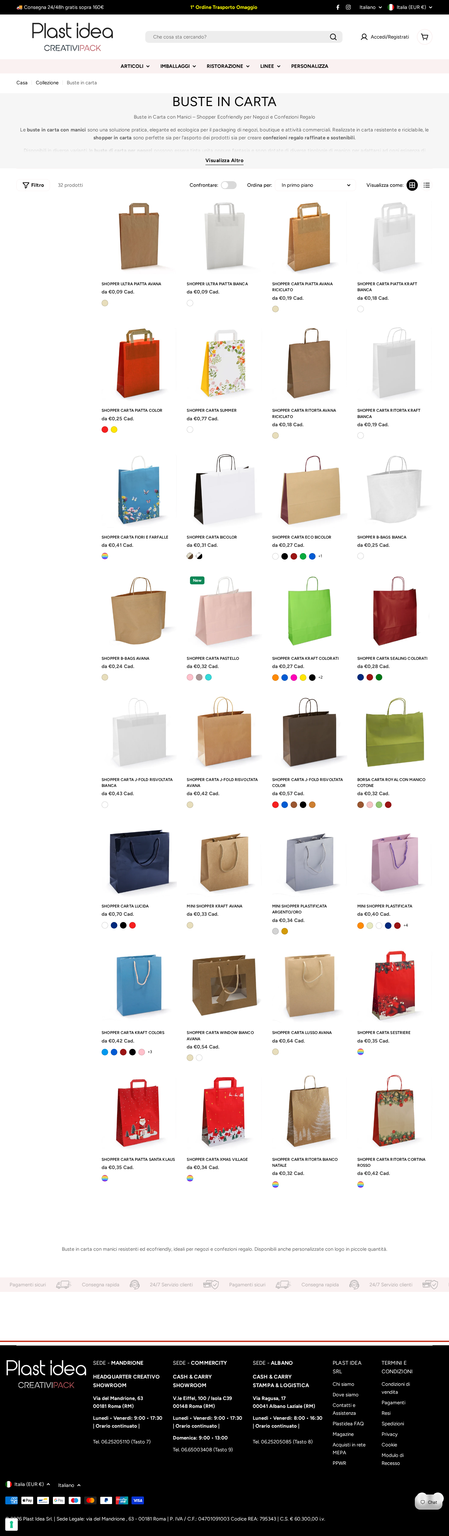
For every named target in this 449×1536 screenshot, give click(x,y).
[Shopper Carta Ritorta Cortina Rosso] (395, 1112)
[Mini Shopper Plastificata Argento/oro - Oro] (284, 931)
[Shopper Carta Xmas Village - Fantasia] (190, 1178)
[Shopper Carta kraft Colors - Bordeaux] (123, 1052)
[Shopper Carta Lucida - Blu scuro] (114, 925)
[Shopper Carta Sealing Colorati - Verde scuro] (379, 677)
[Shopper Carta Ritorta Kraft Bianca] (395, 363)
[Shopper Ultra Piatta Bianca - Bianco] (190, 303)
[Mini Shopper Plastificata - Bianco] (379, 925)
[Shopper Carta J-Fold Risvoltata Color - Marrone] (294, 804)
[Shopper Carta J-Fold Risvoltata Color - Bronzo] (312, 804)
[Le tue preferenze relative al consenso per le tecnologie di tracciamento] (11, 1524)
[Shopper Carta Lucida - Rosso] (132, 925)
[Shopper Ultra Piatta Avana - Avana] (105, 303)
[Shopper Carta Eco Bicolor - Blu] (312, 556)
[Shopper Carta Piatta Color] (139, 363)
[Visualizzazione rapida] (169, 211)
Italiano (368, 7)
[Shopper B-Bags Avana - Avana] (105, 677)
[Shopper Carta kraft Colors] (139, 985)
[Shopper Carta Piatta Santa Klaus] (139, 1112)
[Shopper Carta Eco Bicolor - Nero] (284, 556)
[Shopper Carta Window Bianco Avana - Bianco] (199, 1057)
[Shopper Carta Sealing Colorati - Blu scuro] (360, 677)
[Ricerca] (333, 37)
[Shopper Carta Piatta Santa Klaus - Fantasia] (105, 1178)
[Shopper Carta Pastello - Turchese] (208, 677)
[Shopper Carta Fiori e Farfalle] (139, 489)
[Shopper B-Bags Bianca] (395, 489)
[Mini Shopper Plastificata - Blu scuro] (388, 925)
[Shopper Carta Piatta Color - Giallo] (114, 429)
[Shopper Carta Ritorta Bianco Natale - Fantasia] (275, 1184)
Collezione (47, 83)
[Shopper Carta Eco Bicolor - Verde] (303, 556)
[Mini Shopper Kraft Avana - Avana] (190, 925)
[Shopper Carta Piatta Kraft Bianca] (395, 236)
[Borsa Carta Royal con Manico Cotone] (395, 732)
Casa (22, 83)
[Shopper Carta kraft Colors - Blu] (114, 1052)
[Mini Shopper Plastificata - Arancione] (360, 925)
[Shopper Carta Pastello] (224, 611)
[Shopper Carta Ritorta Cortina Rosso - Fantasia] (360, 1184)
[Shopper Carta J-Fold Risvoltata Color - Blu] (284, 804)
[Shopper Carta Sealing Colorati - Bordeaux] (369, 677)
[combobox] (244, 37)
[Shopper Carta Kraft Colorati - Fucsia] (294, 677)
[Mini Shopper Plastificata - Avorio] (369, 925)
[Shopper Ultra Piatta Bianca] (224, 236)
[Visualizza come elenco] (427, 185)
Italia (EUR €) (411, 7)
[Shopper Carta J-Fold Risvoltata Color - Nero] (303, 804)
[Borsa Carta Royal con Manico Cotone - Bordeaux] (388, 804)
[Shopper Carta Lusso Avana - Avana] (275, 1051)
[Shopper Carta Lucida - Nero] (123, 925)
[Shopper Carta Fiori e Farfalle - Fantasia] (105, 556)
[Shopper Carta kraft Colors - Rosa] (141, 1052)
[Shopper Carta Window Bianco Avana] (224, 985)
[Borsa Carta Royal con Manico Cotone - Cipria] (369, 804)
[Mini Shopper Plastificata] (395, 859)
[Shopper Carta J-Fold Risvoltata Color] (309, 732)
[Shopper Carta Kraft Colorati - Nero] (312, 677)
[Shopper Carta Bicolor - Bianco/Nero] (199, 556)
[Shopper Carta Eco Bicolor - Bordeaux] (294, 556)
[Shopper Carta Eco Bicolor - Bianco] (275, 556)
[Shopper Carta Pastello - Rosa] (190, 677)
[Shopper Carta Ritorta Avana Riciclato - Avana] (275, 435)
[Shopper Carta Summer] (224, 363)
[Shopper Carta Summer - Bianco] (190, 429)
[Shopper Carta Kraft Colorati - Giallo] (303, 677)
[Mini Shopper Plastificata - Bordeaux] (397, 925)
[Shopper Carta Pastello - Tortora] (199, 677)
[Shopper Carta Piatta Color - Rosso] (105, 429)
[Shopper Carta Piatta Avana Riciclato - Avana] (275, 309)
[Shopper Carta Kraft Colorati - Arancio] (275, 677)
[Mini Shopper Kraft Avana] (224, 859)
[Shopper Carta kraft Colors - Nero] (132, 1052)
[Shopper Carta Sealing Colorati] (395, 611)
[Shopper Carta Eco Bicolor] (309, 489)
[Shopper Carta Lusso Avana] (309, 985)
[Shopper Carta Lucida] (139, 859)
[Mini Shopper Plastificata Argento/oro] (309, 859)
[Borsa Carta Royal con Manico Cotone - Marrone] (360, 804)
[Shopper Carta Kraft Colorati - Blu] (284, 677)
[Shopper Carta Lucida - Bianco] (105, 925)
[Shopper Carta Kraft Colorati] (309, 611)
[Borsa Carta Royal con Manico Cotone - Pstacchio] (379, 804)
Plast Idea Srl (37, 1519)
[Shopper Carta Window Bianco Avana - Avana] (190, 1057)
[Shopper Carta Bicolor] (224, 489)
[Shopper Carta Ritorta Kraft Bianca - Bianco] (360, 435)
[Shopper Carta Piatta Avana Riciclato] (309, 236)
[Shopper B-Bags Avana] (139, 611)
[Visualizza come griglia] (412, 185)
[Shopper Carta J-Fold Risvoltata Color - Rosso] (275, 804)
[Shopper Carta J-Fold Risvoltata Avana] (224, 732)
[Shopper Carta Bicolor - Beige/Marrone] (190, 556)
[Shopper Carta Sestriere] (395, 985)
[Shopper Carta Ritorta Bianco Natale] (309, 1112)
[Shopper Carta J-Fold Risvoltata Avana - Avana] (190, 804)
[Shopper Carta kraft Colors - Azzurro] (105, 1052)
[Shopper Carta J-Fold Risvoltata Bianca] (139, 732)
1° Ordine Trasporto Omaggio (223, 7)
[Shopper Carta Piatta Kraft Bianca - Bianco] (360, 309)
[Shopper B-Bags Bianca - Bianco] (360, 556)
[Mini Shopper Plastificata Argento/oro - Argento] (275, 931)
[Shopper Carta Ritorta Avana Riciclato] (309, 363)
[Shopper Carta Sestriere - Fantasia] (360, 1051)
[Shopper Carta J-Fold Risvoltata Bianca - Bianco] (105, 804)
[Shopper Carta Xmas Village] (224, 1112)
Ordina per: (259, 185)
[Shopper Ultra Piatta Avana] (139, 236)
